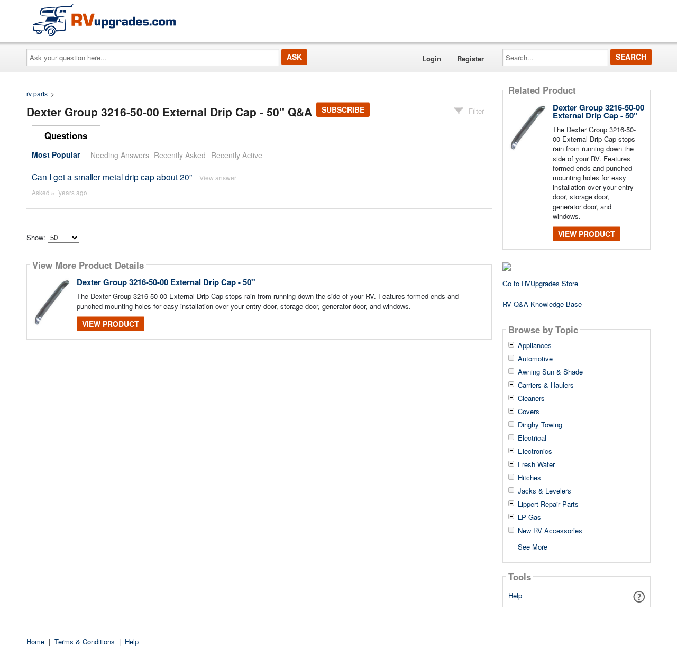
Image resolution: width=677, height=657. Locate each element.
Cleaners (531, 398)
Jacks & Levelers (544, 491)
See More (532, 546)
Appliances (535, 345)
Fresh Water (536, 464)
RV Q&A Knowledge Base (542, 304)
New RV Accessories (550, 530)
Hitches (529, 477)
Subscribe (343, 109)
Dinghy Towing (540, 424)
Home (35, 641)
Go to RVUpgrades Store (540, 283)
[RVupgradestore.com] (104, 20)
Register (470, 58)
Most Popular (56, 155)
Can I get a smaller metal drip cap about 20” (112, 176)
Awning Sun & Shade (550, 372)
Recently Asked (180, 155)
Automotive (535, 358)
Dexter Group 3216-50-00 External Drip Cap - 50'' (166, 282)
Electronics (535, 451)
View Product (110, 323)
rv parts (37, 93)
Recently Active (236, 155)
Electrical (532, 438)
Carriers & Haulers (546, 385)
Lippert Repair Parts (548, 504)
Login (431, 58)
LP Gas (529, 517)
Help (515, 595)
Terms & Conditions (84, 641)
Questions (65, 135)
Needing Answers (119, 155)
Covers (528, 411)
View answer (217, 177)
